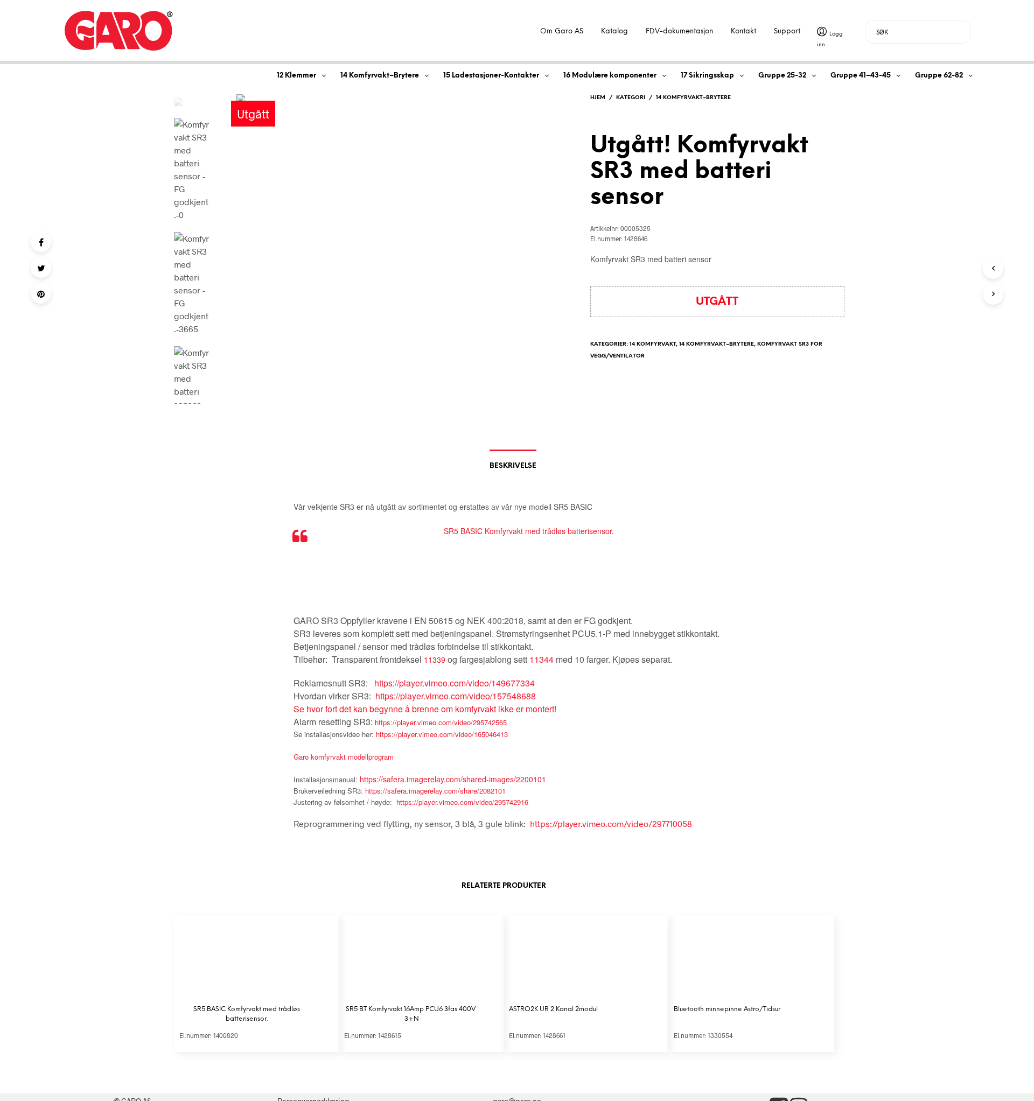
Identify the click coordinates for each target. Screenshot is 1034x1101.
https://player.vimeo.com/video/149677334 (454, 683)
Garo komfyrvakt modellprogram (344, 757)
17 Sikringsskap (707, 75)
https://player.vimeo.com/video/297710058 (611, 823)
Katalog (614, 31)
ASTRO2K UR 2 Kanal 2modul (553, 1009)
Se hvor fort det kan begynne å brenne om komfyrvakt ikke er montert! (425, 709)
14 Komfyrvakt (653, 344)
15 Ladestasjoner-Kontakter (491, 75)
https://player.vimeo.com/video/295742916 (462, 802)
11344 (541, 659)
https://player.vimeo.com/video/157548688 (455, 696)
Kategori (630, 98)
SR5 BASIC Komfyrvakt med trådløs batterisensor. (529, 530)
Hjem (597, 98)
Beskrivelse (513, 465)
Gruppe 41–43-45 (860, 75)
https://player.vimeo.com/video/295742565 (441, 722)
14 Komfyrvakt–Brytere (379, 75)
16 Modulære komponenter (609, 75)
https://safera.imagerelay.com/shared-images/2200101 (453, 779)
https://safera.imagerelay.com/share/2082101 (435, 791)
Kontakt (743, 31)
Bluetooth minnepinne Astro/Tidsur (727, 1009)
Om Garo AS (561, 31)
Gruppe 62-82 (939, 75)
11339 (434, 659)
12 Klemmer (296, 75)
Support (787, 31)
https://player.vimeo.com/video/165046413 (442, 734)
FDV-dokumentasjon (679, 31)
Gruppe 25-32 (782, 75)
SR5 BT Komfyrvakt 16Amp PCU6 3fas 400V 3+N (411, 1014)
